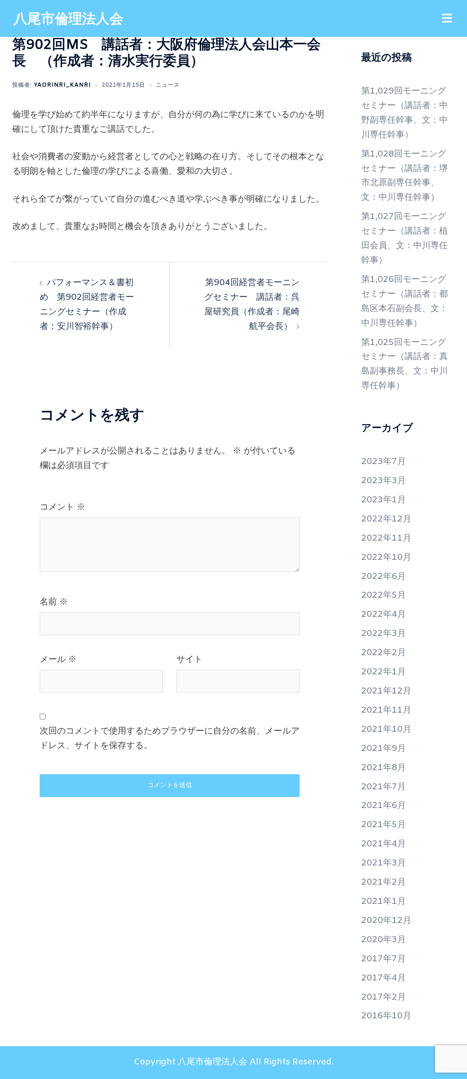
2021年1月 (383, 901)
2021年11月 (386, 710)
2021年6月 (383, 806)
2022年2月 (383, 653)
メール (58, 660)
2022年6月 (383, 577)
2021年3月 (383, 863)
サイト (189, 660)
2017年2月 (383, 997)
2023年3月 (383, 481)
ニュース (168, 85)
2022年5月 (383, 595)
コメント (62, 507)
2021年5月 (383, 825)
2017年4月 (383, 978)
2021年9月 (383, 749)
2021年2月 (383, 882)
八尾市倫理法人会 (68, 19)
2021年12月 (386, 691)
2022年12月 (386, 519)
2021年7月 (383, 787)
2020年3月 (383, 940)
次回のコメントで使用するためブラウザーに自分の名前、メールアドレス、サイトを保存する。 (170, 738)
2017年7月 (383, 959)
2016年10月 (386, 1016)
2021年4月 (383, 844)
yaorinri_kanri (62, 85)
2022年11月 (386, 538)
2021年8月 (383, 768)
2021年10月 (386, 729)
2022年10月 (386, 557)
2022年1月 (383, 672)
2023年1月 (383, 500)
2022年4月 (383, 614)
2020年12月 (386, 921)
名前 (54, 602)
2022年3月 (383, 634)
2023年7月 (383, 462)
